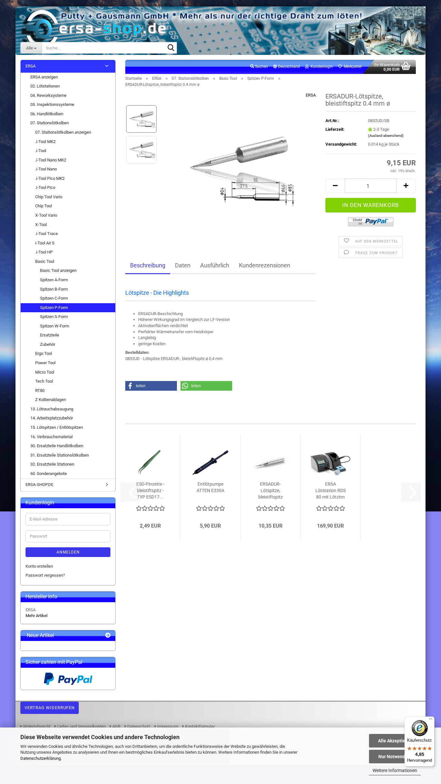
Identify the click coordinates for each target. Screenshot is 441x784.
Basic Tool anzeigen (58, 270)
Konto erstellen (39, 566)
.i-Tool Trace (46, 233)
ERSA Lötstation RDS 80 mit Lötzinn (330, 490)
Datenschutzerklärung (40, 758)
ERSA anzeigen (44, 77)
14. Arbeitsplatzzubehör (51, 418)
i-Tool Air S (45, 243)
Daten (182, 265)
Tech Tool (44, 381)
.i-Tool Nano (46, 169)
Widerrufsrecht (36, 726)
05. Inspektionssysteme (52, 104)
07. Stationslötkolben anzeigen (63, 132)
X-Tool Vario (46, 215)
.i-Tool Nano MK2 (50, 160)
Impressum (167, 726)
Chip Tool (43, 205)
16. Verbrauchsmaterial (51, 436)
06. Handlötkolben (46, 113)
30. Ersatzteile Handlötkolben (56, 445)
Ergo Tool (43, 353)
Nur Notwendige (395, 756)
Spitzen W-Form (54, 326)
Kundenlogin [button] (321, 66)
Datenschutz (138, 726)
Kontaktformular (199, 726)
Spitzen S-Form (54, 316)
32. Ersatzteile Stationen (52, 464)
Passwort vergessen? (45, 575)
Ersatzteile (49, 335)
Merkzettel (352, 66)
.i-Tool (40, 150)
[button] (287, 67)
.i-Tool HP (44, 252)
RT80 (40, 390)
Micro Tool (44, 372)
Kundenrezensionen (264, 265)
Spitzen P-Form (54, 307)
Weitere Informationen (395, 770)
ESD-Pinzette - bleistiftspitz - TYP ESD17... (150, 490)
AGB (115, 726)
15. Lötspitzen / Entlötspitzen (56, 427)
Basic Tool (44, 261)
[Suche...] (171, 48)
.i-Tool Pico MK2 (50, 178)
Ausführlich (214, 265)
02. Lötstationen (45, 86)
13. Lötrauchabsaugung (51, 409)
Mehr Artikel (36, 615)
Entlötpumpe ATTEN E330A (210, 487)
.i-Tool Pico (45, 187)
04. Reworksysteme (48, 95)
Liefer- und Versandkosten (81, 726)
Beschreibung (147, 265)
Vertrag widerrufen (50, 707)
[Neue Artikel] (107, 635)
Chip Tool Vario (48, 196)
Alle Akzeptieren (395, 740)
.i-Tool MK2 (45, 141)
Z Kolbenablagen (50, 399)
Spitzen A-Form (54, 279)
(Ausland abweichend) (386, 136)
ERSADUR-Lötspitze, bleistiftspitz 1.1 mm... (270, 490)
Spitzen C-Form (54, 298)
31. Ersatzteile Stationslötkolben (59, 455)
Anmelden (68, 552)
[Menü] (431, 720)
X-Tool (41, 224)
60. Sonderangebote (48, 473)
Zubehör (47, 344)
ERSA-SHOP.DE (39, 484)
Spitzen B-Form (54, 289)
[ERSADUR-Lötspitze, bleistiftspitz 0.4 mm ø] (239, 164)
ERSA (311, 95)
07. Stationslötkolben (49, 122)
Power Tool (45, 362)
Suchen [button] (261, 66)
